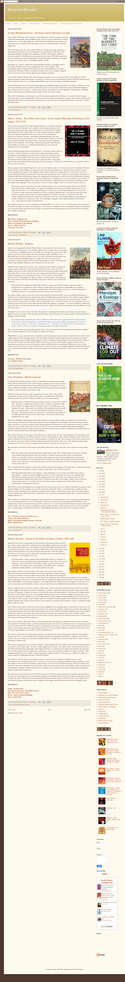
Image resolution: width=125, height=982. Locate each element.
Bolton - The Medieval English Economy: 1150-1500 (25, 520)
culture (100, 628)
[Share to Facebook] (48, 107)
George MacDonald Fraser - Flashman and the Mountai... (108, 511)
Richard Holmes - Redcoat (20, 243)
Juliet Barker (105, 899)
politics (22, 704)
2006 (100, 575)
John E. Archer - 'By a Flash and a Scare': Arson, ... (109, 515)
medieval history (17, 530)
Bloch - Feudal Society (15, 522)
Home (8, 23)
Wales (100, 676)
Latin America (102, 644)
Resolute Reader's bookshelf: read (107, 881)
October (102, 502)
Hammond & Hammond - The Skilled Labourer (23, 691)
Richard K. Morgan (106, 911)
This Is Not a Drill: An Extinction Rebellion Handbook (107, 887)
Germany (101, 616)
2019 (100, 489)
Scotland (100, 655)
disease (100, 665)
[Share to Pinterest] (50, 107)
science (100, 611)
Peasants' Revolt (27, 443)
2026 (100, 471)
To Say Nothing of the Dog (109, 902)
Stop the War (102, 711)
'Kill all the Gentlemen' (50, 23)
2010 (100, 564)
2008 (100, 569)
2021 (100, 484)
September (103, 505)
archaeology (101, 639)
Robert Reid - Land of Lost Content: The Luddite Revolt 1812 (112, 740)
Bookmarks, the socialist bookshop (108, 695)
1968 (99, 674)
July (101, 529)
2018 (100, 492)
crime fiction (101, 623)
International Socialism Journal (107, 697)
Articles (23, 23)
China (100, 660)
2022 (100, 481)
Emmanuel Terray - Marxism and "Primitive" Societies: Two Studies (113, 760)
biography (101, 614)
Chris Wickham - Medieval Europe (24, 377)
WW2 (100, 625)
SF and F (101, 600)
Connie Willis (105, 904)
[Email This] (43, 107)
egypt (99, 651)
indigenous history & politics (106, 635)
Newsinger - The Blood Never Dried (19, 359)
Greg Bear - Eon (111, 808)
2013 (100, 556)
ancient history (102, 618)
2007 (100, 572)
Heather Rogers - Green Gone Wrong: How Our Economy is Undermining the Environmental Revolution (113, 791)
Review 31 (101, 709)
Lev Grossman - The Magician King (112, 828)
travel (100, 637)
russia (100, 630)
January (102, 545)
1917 (99, 658)
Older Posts (87, 710)
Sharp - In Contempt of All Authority (20, 223)
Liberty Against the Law (58, 204)
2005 (100, 577)
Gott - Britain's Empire (15, 361)
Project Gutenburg (103, 723)
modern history (22, 235)
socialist (27, 704)
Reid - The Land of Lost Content (18, 693)
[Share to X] (46, 107)
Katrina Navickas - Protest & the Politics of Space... (109, 525)
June (101, 531)
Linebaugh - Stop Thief (15, 227)
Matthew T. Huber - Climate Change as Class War (113, 819)
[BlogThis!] (44, 107)
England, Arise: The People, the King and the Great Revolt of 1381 (108, 895)
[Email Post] (39, 107)
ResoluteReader (22, 9)
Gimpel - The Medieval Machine (18, 518)
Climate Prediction (103, 716)
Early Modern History (104, 632)
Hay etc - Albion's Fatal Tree (17, 225)
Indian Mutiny (22, 256)
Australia (100, 669)
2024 (100, 476)
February (103, 542)
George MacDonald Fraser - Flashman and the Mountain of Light (39, 32)
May (101, 534)
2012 (100, 559)
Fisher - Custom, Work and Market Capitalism (23, 221)
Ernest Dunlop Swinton (107, 920)
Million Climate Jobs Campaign (107, 707)
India (18, 110)
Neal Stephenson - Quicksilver (111, 799)
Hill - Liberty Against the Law (17, 219)
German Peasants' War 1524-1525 (70, 23)
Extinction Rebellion (107, 890)
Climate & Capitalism (104, 702)
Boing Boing (101, 718)
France (100, 641)
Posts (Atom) (19, 713)
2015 (100, 551)
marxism (100, 602)
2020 (100, 487)
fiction (14, 110)
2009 (100, 567)
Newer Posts (11, 710)
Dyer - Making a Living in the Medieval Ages (22, 516)
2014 (100, 553)
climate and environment (105, 607)
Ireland (100, 672)
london (100, 648)
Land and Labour (34, 23)
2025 (100, 474)
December (103, 497)
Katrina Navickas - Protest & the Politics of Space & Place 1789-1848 (41, 538)
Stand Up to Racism (103, 700)
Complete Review (103, 714)
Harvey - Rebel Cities (15, 697)
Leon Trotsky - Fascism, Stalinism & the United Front (113, 770)
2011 (100, 561)
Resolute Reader (113, 450)
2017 (100, 495)
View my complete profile (104, 463)
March (102, 539)
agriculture (15, 235)
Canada (100, 667)
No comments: (33, 107)
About (15, 23)
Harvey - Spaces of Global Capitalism (20, 695)
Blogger (81, 969)
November (103, 500)
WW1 (100, 646)
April (102, 537)
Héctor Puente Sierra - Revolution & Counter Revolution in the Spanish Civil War (113, 751)
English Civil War (103, 662)
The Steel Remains (106, 909)
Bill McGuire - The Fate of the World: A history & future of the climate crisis (113, 779)
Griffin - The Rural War (15, 689)
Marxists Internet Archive (105, 720)
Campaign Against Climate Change (108, 704)
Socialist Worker (103, 693)
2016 (100, 548)
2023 (100, 479)
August (102, 508)
